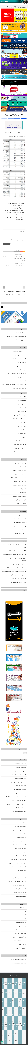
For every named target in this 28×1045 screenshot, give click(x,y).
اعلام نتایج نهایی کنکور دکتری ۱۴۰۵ (19, 579)
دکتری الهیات (24, 993)
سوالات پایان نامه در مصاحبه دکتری (18, 859)
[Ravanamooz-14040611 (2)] (14, 38)
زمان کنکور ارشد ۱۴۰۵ (22, 489)
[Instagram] (26, 753)
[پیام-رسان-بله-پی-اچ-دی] (14, 101)
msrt (25, 911)
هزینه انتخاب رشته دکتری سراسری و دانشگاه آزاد (16, 797)
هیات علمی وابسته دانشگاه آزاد (19, 533)
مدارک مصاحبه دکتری (21, 834)
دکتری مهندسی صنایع (2, 1012)
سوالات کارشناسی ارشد (21, 492)
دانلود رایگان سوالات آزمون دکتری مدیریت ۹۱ (13, 206)
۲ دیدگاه (7, 294)
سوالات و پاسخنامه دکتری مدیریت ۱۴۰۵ (20, 292)
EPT (25, 915)
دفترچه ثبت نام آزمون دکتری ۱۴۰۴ (19, 415)
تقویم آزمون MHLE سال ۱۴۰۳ (20, 941)
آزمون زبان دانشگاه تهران (21, 922)
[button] (24, 287)
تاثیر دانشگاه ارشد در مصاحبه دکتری (18, 867)
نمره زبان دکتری (23, 907)
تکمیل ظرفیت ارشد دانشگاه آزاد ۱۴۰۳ (18, 478)
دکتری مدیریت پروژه (5, 1037)
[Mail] (24, 753)
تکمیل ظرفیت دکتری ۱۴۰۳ (20, 404)
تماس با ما (14, 594)
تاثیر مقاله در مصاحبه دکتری (20, 856)
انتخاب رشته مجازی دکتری (20, 786)
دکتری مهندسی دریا (13, 1023)
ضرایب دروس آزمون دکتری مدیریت (15, 212)
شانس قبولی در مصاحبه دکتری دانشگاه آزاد (17, 881)
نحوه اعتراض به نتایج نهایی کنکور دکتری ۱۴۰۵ (16, 568)
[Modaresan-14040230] (14, 54)
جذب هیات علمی (22, 515)
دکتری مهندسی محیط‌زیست (20, 1023)
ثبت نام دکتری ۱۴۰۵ (22, 411)
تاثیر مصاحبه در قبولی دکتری (20, 889)
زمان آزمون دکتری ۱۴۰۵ (21, 408)
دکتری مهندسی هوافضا (16, 1012)
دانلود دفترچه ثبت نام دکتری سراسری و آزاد (17, 373)
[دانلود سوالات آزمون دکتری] (14, 312)
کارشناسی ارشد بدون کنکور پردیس (19, 496)
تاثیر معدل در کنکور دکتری (20, 448)
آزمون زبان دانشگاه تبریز (21, 948)
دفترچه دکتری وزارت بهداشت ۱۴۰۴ (19, 963)
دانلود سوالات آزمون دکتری (20, 355)
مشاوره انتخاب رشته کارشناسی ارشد (18, 500)
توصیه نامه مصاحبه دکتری (20, 848)
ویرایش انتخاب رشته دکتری (20, 808)
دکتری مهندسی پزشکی (5, 1012)
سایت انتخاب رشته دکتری (20, 793)
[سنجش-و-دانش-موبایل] (14, 33)
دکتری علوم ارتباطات (13, 994)
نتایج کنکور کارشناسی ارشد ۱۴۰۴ (19, 470)
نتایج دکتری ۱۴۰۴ (22, 396)
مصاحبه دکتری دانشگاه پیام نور (19, 830)
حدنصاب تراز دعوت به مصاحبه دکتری (18, 774)
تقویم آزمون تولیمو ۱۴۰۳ (21, 930)
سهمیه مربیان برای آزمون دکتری (19, 452)
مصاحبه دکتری (23, 823)
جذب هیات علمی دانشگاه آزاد (20, 522)
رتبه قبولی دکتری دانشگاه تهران (19, 789)
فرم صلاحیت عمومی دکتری (20, 896)
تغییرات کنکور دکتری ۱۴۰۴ (21, 426)
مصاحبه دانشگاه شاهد (21, 503)
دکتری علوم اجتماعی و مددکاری (13, 983)
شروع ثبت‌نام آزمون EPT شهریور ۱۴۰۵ (18, 582)
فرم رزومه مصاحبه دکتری (21, 852)
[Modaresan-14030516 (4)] (20, 9)
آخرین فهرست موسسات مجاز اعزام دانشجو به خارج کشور (14, 384)
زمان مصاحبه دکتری (22, 874)
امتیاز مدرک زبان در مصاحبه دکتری (19, 845)
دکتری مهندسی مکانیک (20, 1012)
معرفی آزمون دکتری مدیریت (16, 208)
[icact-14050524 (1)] (14, 106)
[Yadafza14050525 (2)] (14, 44)
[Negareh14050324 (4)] (14, 80)
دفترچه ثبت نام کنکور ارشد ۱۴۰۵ (19, 485)
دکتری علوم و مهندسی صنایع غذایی (2, 1023)
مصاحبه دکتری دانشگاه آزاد (20, 826)
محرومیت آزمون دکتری (21, 433)
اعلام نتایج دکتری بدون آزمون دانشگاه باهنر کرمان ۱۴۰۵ (14, 554)
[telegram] (14, 75)
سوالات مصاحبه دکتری (21, 837)
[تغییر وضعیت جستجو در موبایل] (24, 4)
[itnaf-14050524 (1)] (14, 96)
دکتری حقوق (9, 983)
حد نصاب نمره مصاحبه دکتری (20, 892)
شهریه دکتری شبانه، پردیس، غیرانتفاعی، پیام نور (16, 336)
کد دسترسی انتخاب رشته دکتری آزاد (18, 800)
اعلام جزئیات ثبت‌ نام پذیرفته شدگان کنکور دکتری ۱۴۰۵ (15, 575)
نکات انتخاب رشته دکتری (21, 767)
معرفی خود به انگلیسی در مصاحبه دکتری (17, 863)
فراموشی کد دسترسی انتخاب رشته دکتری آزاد (16, 804)
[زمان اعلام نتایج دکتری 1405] (22, 54)
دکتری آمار (9, 1002)
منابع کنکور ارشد (23, 467)
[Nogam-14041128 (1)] (14, 22)
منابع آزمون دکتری (22, 370)
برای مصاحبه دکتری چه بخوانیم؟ (19, 885)
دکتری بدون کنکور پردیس (20, 381)
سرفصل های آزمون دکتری (20, 441)
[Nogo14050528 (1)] (14, 59)
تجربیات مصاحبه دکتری (21, 870)
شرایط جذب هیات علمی (21, 530)
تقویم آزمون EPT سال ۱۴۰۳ (20, 933)
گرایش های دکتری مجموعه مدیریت (15, 215)
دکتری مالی (16, 993)
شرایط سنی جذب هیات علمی (20, 526)
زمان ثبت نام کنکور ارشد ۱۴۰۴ (20, 481)
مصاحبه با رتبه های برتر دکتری (19, 388)
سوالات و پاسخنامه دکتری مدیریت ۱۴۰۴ (9, 292)
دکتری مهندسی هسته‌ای (24, 1023)
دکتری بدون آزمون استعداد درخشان (18, 359)
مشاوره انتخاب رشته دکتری (20, 763)
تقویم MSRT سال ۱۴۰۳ (21, 926)
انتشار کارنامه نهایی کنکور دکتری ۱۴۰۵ (18, 564)
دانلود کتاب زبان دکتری (21, 362)
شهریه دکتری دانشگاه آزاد (21, 333)
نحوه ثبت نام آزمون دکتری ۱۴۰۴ (19, 419)
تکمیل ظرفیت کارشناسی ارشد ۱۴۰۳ (19, 474)
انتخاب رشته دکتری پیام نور (20, 778)
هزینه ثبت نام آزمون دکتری (20, 422)
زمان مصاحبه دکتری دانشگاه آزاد (19, 878)
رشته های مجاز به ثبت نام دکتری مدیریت (14, 210)
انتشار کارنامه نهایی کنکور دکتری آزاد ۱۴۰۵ (17, 551)
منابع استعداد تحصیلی (21, 366)
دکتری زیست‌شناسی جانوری (24, 1003)
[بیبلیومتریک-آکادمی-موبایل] (14, 49)
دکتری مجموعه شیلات (13, 1037)
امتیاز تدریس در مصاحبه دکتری (19, 841)
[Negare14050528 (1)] (14, 69)
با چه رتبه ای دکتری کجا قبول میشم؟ (18, 782)
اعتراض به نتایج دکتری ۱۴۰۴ (20, 400)
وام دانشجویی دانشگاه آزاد (20, 340)
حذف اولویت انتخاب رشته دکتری (19, 811)
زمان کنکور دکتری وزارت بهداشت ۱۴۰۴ (18, 959)
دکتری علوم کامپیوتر (13, 1003)
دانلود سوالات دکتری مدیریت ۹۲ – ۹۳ (14, 203)
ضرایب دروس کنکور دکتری (20, 444)
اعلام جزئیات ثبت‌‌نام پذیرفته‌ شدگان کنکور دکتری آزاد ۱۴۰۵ (14, 571)
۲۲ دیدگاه (19, 294)
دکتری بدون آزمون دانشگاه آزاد (19, 351)
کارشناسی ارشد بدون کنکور (20, 463)
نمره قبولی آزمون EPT (21, 944)
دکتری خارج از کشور (22, 377)
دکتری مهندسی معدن (13, 1012)
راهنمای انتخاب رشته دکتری (20, 771)
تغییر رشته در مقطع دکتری (20, 430)
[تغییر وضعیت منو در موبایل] (27, 4)
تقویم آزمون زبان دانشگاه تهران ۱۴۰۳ (18, 937)
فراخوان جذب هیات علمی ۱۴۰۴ (20, 519)
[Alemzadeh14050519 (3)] (14, 85)
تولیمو (25, 918)
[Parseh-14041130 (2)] (7, 9)
